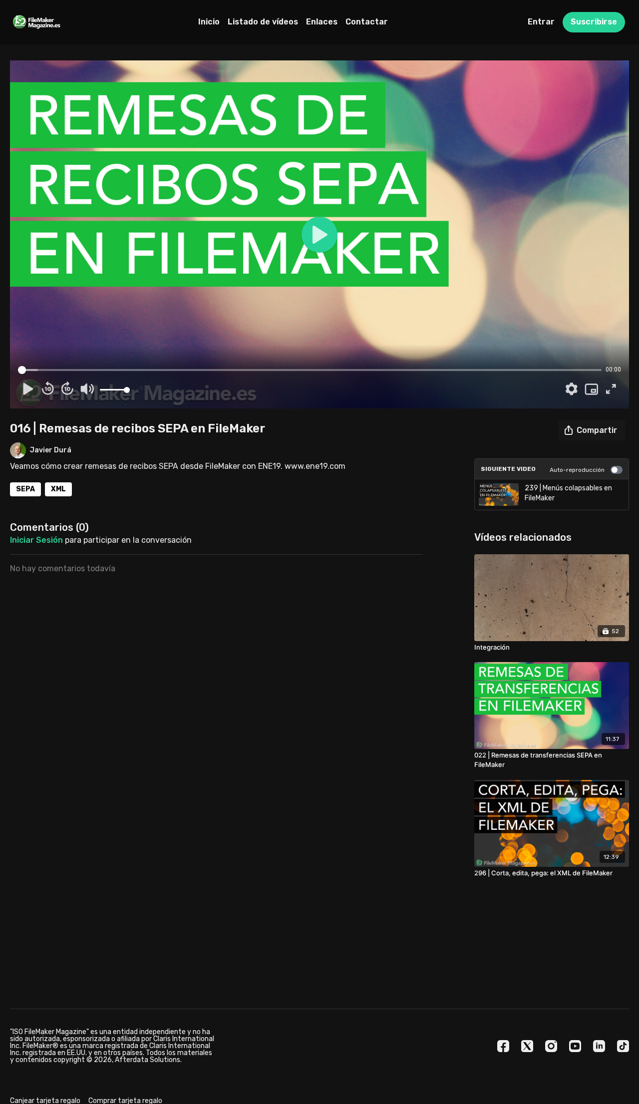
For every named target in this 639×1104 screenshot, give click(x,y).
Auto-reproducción (577, 469)
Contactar (366, 21)
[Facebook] (503, 1046)
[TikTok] (623, 1046)
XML (58, 489)
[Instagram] (551, 1046)
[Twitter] (527, 1046)
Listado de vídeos (263, 21)
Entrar (541, 21)
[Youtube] (575, 1046)
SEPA (25, 489)
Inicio (209, 21)
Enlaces (321, 21)
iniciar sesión (36, 540)
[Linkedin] (599, 1046)
